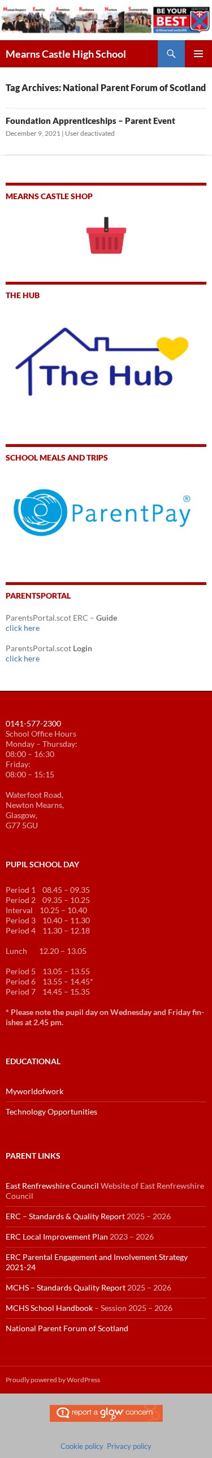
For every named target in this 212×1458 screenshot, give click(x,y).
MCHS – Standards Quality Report (66, 1287)
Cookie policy (81, 1446)
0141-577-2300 (33, 723)
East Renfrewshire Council (52, 1185)
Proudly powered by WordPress (53, 1379)
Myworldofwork (34, 1091)
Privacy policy (129, 1446)
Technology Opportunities (51, 1111)
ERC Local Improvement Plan (57, 1236)
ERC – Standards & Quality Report (65, 1216)
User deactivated (90, 133)
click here (23, 628)
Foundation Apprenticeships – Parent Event (90, 120)
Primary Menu (198, 53)
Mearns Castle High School (66, 54)
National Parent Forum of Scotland (67, 1328)
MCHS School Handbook (49, 1308)
